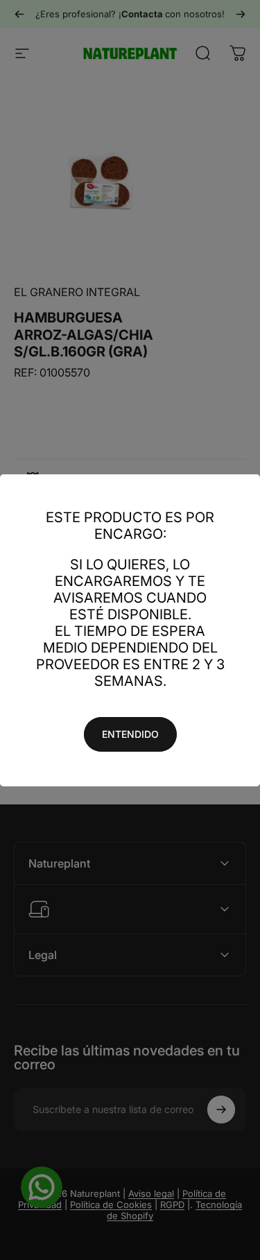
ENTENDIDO (130, 734)
